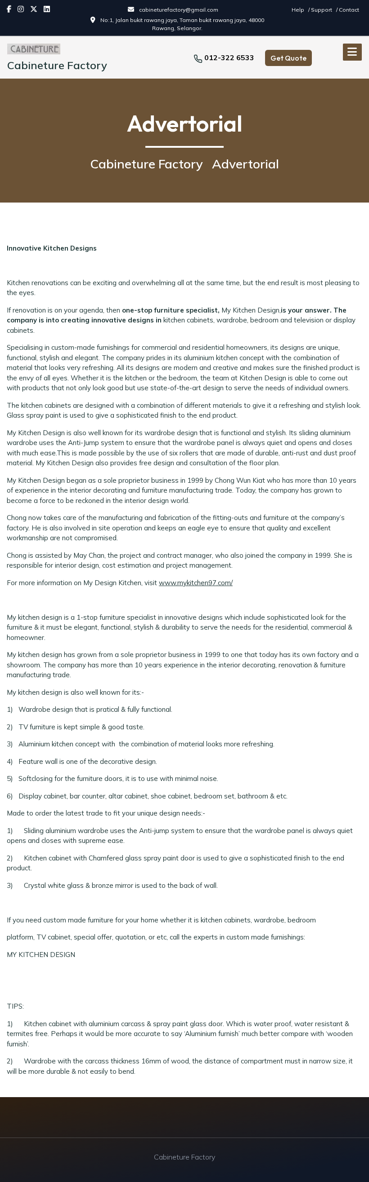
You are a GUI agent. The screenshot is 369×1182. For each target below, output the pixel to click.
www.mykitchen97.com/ (196, 582)
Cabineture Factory (57, 65)
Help (299, 9)
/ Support (320, 9)
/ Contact (347, 9)
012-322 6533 (229, 57)
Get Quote (288, 57)
